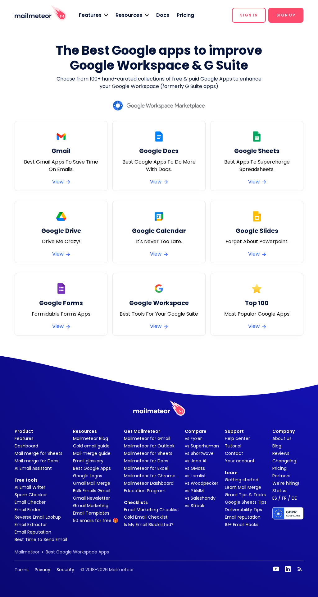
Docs (162, 15)
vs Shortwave (199, 453)
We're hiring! (285, 483)
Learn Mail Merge (243, 487)
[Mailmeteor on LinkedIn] (288, 569)
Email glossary (88, 461)
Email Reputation (33, 532)
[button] (93, 15)
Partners (281, 476)
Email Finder (27, 510)
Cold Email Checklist (146, 517)
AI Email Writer (30, 487)
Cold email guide (91, 446)
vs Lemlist (195, 476)
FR (284, 498)
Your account (240, 461)
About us (282, 438)
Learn (231, 473)
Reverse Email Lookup (38, 517)
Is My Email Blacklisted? (149, 524)
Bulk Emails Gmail (91, 491)
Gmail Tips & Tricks (245, 495)
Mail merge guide (92, 453)
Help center (237, 438)
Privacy (42, 570)
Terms (22, 570)
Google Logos (87, 476)
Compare (196, 431)
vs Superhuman (202, 446)
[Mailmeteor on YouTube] (276, 569)
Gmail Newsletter (91, 498)
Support (234, 431)
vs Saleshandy (200, 498)
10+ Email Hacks (241, 524)
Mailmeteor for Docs (146, 461)
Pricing (185, 15)
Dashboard (26, 446)
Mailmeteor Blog (90, 438)
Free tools (26, 480)
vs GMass (195, 468)
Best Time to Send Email (41, 539)
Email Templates (91, 513)
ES (274, 498)
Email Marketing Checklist (151, 510)
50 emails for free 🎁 (95, 520)
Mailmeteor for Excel (146, 468)
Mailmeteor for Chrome (149, 476)
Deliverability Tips (243, 510)
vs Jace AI (195, 461)
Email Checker (30, 502)
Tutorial (233, 446)
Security (65, 570)
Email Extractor (31, 524)
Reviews (280, 453)
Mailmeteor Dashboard (149, 483)
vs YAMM (194, 491)
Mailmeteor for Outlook (149, 446)
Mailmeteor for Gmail (147, 438)
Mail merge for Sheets (38, 453)
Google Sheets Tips (245, 502)
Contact (234, 453)
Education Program (145, 491)
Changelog (284, 461)
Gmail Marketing (90, 505)
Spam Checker (31, 495)
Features (24, 438)
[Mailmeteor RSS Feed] (300, 569)
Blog (276, 446)
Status (279, 491)
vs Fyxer (193, 438)
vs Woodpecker (201, 483)
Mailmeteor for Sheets (148, 453)
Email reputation (243, 517)
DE (294, 498)
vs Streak (194, 505)
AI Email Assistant (33, 468)
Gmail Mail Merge (91, 483)
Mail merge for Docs (36, 461)
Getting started (241, 480)
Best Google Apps (92, 468)
